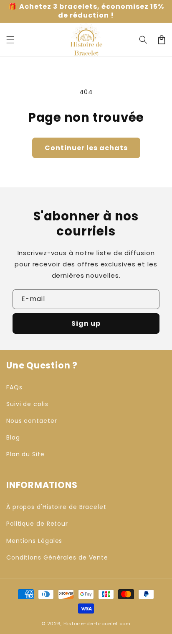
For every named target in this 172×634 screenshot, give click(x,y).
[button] (143, 40)
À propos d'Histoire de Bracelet (56, 507)
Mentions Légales (34, 541)
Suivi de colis (27, 404)
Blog (13, 437)
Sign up (86, 323)
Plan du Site (25, 454)
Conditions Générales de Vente (57, 557)
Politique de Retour (37, 523)
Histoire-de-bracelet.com (97, 623)
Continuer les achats (86, 148)
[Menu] (10, 40)
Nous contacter (31, 421)
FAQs (14, 387)
